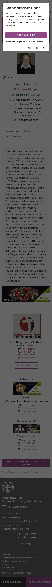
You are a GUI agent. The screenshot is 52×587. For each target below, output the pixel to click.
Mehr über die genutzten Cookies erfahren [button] (24, 42)
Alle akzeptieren (26, 35)
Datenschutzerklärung (37, 48)
